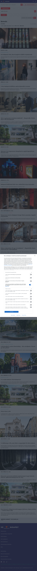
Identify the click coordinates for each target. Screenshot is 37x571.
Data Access (18, 315)
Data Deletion (13, 315)
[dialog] (18, 285)
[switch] (30, 274)
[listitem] (18, 272)
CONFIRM (11, 311)
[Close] (35, 256)
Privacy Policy (24, 315)
